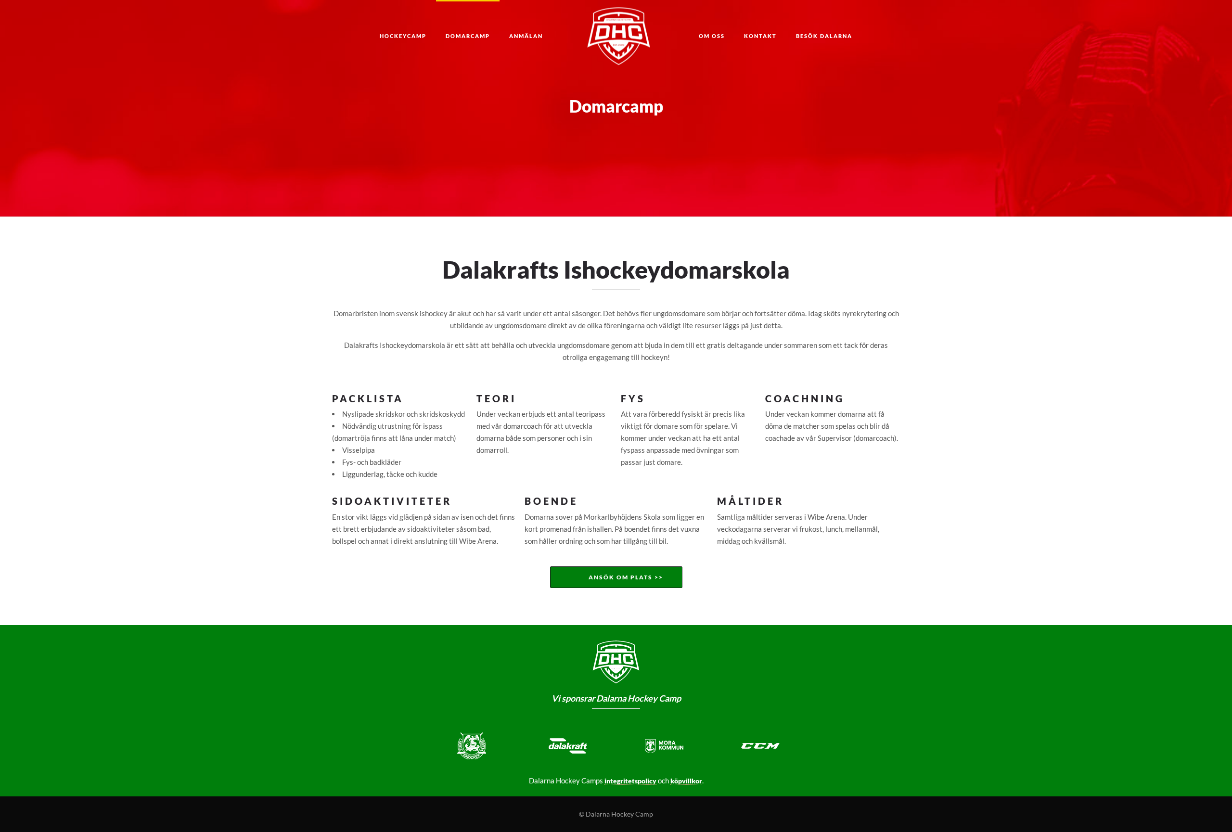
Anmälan (526, 36)
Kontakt (760, 36)
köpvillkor (686, 781)
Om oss (712, 36)
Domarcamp (468, 36)
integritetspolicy (630, 781)
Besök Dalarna (824, 36)
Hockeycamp (403, 36)
